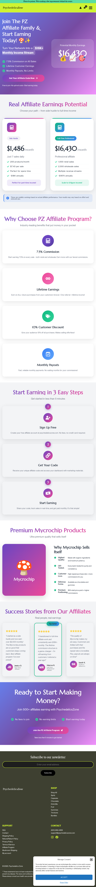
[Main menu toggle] (91, 8)
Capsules (54, 798)
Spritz (53, 795)
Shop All (54, 793)
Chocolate (55, 801)
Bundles (54, 816)
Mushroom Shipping (9, 850)
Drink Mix (54, 804)
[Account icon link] (80, 8)
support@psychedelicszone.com (63, 833)
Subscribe (48, 773)
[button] (91, 859)
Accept (64, 877)
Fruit (52, 807)
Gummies (54, 810)
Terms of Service (8, 845)
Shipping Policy (8, 836)
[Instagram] (52, 837)
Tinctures (54, 813)
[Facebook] (56, 837)
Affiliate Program (8, 847)
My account (6, 853)
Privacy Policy (64, 882)
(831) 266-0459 (57, 830)
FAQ (4, 830)
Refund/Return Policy (10, 839)
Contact (5, 833)
